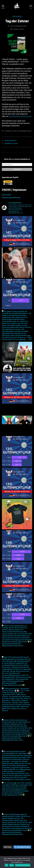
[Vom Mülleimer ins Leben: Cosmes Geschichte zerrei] (17, 357)
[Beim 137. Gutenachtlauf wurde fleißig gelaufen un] (17, 608)
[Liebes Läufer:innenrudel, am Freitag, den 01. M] (17, 640)
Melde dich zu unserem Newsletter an (17, 159)
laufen (15, 131)
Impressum (6, 195)
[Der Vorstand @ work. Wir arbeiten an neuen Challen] (17, 797)
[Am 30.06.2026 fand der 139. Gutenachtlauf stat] (17, 451)
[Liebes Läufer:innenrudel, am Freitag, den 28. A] (17, 231)
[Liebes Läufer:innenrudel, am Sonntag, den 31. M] (17, 577)
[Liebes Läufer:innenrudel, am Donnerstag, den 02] (17, 734)
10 (5, 131)
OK (6, 865)
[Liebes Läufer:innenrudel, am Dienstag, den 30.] (17, 482)
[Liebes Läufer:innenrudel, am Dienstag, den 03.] (17, 828)
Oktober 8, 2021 (18, 29)
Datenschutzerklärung (11, 198)
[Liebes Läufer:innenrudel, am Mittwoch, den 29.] (17, 388)
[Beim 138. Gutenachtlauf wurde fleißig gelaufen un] (17, 545)
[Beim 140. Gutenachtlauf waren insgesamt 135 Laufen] (17, 294)
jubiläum (9, 131)
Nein (11, 865)
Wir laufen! (17, 16)
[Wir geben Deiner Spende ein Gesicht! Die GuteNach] (17, 262)
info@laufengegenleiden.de (20, 116)
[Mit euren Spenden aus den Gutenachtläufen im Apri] (17, 765)
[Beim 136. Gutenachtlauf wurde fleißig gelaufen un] (17, 671)
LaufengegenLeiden (19, 26)
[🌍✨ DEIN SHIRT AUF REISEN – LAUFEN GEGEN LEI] (17, 514)
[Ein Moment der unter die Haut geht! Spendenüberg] (17, 420)
